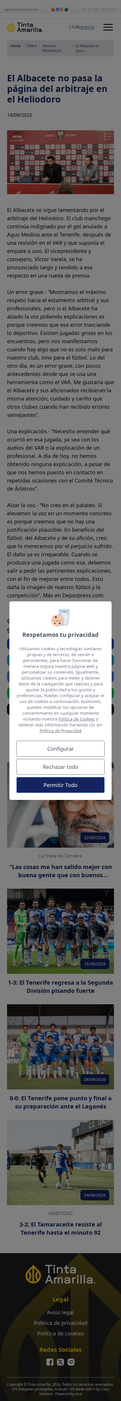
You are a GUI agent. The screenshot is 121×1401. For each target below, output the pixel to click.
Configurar (60, 748)
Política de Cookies (76, 719)
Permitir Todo (60, 784)
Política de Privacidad (61, 730)
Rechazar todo (60, 766)
